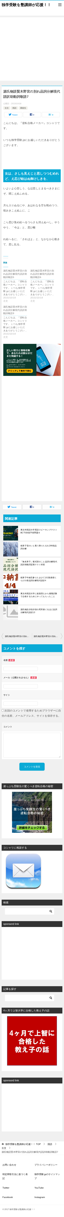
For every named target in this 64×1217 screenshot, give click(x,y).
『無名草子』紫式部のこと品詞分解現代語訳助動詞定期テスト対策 (39, 563)
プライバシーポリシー (45, 1164)
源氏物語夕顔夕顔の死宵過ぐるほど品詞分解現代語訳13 (39, 611)
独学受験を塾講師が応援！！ (26, 5)
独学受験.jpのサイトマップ (47, 1176)
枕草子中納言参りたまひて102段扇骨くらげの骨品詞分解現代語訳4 (39, 579)
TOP (23, 1144)
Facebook (7, 1197)
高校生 (23, 108)
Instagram (39, 1197)
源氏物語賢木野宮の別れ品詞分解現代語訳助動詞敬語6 (18, 636)
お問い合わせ (9, 1164)
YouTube (39, 1187)
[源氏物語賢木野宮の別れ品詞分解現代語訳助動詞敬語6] (43, 286)
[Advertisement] (32, 49)
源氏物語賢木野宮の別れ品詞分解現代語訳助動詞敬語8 (48, 636)
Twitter (5, 1187)
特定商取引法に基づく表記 (15, 1176)
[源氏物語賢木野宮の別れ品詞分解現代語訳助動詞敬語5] (16, 286)
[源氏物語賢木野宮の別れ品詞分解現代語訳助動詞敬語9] (16, 322)
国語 (14, 108)
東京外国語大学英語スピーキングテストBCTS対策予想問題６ (39, 531)
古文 (7, 108)
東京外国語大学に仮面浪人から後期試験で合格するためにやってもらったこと (39, 595)
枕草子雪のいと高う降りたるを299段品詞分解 (39, 547)
